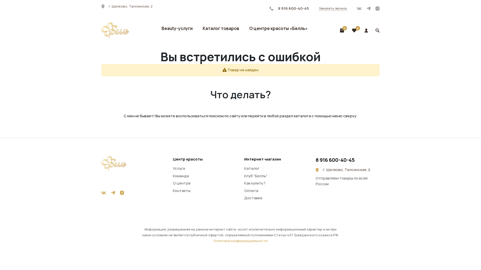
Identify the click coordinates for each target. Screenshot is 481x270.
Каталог (252, 168)
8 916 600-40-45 (293, 8)
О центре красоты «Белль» (278, 28)
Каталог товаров (221, 28)
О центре (182, 183)
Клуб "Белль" (256, 175)
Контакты (181, 190)
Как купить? (255, 183)
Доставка (253, 197)
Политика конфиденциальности (240, 240)
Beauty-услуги (177, 28)
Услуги (179, 168)
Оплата (251, 190)
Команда (181, 175)
